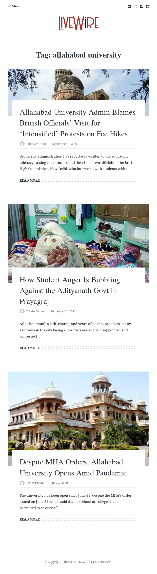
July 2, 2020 (60, 483)
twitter (129, 6)
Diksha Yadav (35, 311)
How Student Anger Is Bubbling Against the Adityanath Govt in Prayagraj (70, 290)
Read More (30, 180)
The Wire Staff (36, 144)
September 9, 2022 (65, 144)
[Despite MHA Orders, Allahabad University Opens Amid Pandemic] (78, 418)
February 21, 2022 (63, 311)
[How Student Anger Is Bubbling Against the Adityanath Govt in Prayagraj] (78, 243)
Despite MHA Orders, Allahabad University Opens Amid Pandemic (73, 466)
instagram (135, 6)
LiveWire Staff (36, 483)
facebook (141, 6)
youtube (147, 6)
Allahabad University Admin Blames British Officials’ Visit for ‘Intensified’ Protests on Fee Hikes (78, 123)
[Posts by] (23, 144)
